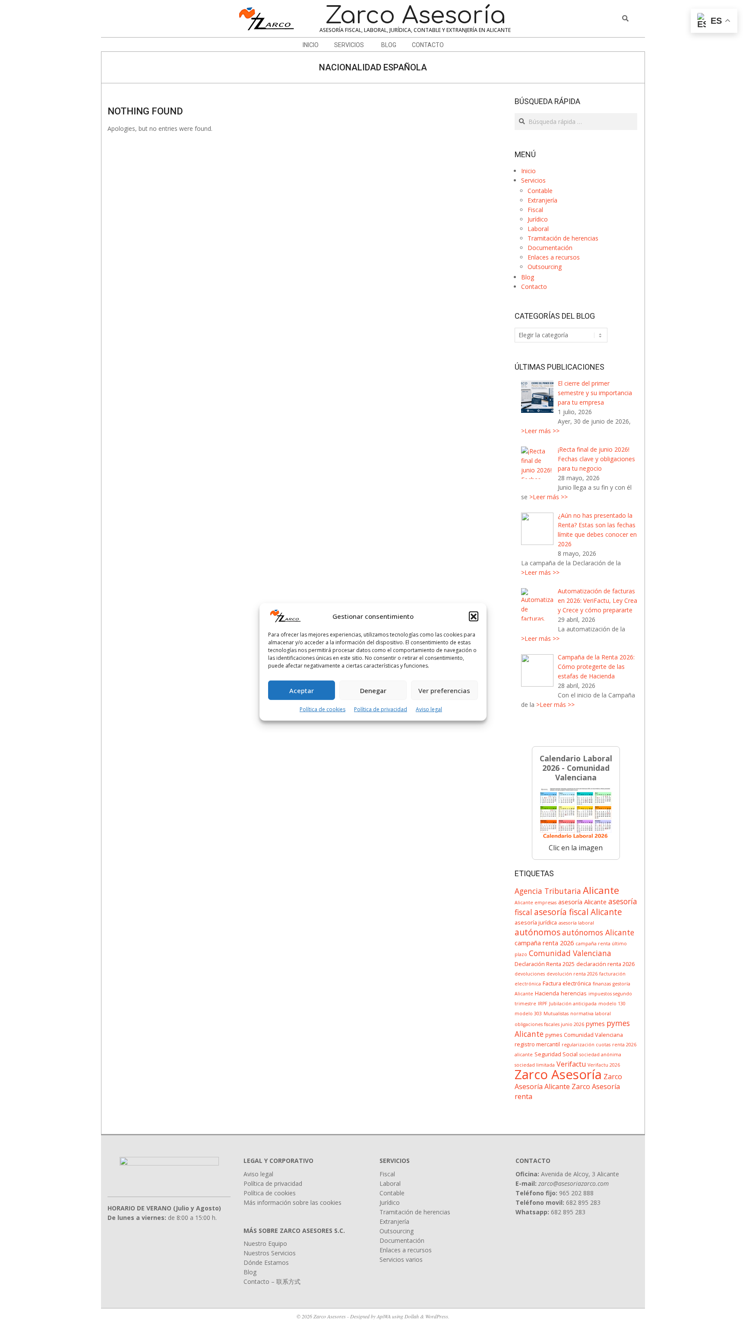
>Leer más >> (540, 431)
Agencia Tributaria (548, 891)
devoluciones (530, 974)
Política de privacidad (380, 709)
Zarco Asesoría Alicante (568, 1081)
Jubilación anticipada (573, 1004)
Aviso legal (429, 709)
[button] (473, 616)
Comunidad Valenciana (570, 953)
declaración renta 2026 (605, 964)
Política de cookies (322, 709)
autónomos (537, 932)
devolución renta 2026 (572, 974)
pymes (595, 1023)
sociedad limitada (535, 1065)
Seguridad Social (556, 1054)
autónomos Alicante (598, 932)
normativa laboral (590, 1013)
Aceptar (301, 690)
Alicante (601, 890)
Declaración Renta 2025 (545, 964)
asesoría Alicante (582, 901)
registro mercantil (537, 1044)
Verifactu (571, 1064)
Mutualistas (556, 1013)
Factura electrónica (567, 983)
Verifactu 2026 (604, 1065)
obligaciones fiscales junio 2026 (549, 1024)
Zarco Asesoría (558, 1074)
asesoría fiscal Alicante (578, 912)
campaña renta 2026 (544, 942)
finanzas (602, 984)
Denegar (373, 690)
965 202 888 (576, 1193)
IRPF (542, 1004)
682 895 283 (583, 1202)
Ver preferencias (444, 690)
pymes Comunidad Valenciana (584, 1035)
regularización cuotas (586, 1045)
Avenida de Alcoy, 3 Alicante (580, 1174)
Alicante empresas (535, 903)
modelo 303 (528, 1013)
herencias (574, 993)
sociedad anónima (600, 1055)
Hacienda (547, 993)
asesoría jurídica (536, 922)
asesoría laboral (576, 923)
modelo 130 (612, 1004)
